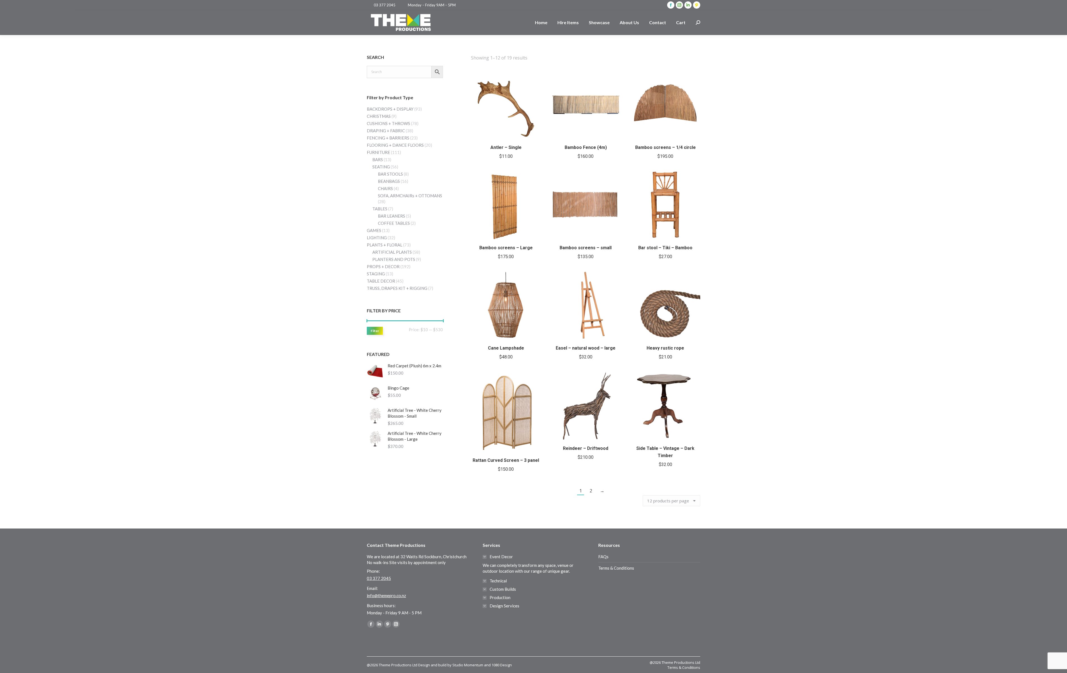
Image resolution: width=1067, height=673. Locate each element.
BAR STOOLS (390, 173)
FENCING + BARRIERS (388, 137)
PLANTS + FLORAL (384, 244)
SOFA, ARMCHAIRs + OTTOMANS (410, 195)
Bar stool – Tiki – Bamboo (665, 247)
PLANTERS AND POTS (393, 259)
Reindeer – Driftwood (585, 448)
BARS (377, 159)
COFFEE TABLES (394, 223)
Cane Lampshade (506, 348)
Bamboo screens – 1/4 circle (665, 147)
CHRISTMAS (379, 116)
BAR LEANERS (391, 215)
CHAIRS (385, 188)
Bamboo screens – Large (506, 247)
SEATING (381, 166)
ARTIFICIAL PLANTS (392, 252)
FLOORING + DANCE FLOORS (395, 145)
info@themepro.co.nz (386, 595)
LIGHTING (377, 237)
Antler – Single (506, 147)
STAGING (376, 273)
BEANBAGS (389, 181)
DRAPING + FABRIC (386, 130)
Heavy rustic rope (665, 348)
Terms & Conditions (616, 567)
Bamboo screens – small (586, 247)
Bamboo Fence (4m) (586, 147)
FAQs (603, 556)
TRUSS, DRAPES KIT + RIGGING (397, 288)
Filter (375, 331)
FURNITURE (378, 152)
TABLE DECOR (381, 280)
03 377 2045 (384, 5)
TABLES (379, 208)
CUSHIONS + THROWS (388, 123)
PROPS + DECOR (383, 266)
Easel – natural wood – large (585, 348)
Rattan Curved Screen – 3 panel (506, 460)
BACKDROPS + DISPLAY (390, 108)
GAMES (374, 230)
